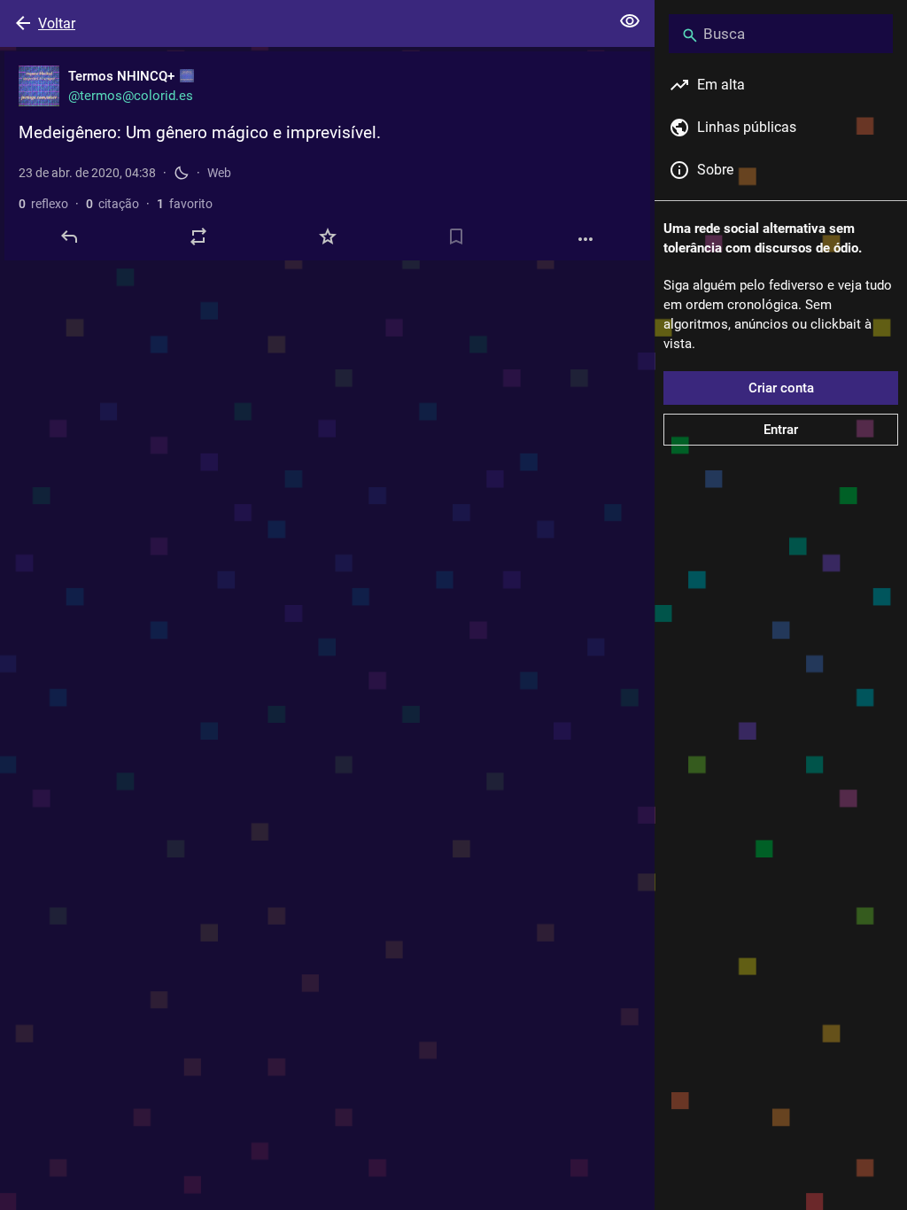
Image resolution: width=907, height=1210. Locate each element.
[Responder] (69, 236)
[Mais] (585, 239)
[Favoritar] (327, 236)
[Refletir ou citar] (198, 236)
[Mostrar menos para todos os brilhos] (630, 21)
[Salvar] (456, 236)
